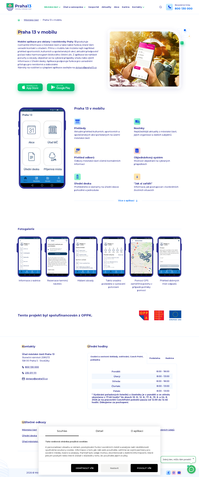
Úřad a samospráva (73, 7)
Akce (116, 7)
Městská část (51, 7)
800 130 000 (184, 8)
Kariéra (125, 7)
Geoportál (93, 7)
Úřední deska (29, 435)
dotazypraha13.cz (37, 378)
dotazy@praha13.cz (86, 67)
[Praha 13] (18, 7)
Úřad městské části (33, 441)
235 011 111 (30, 373)
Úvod (19, 20)
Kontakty (137, 7)
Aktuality (106, 7)
